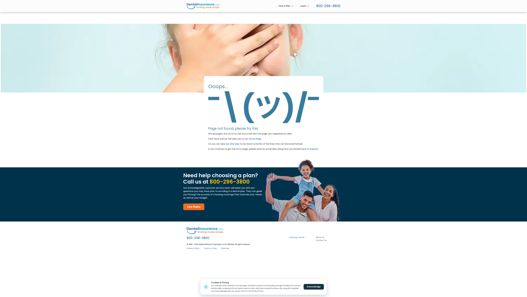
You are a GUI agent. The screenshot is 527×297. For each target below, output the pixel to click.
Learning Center (297, 237)
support (314, 149)
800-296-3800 (328, 6)
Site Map (234, 143)
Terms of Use (210, 248)
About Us (320, 237)
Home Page (255, 138)
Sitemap (225, 248)
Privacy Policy (193, 248)
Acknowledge (314, 286)
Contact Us (321, 240)
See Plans (194, 207)
